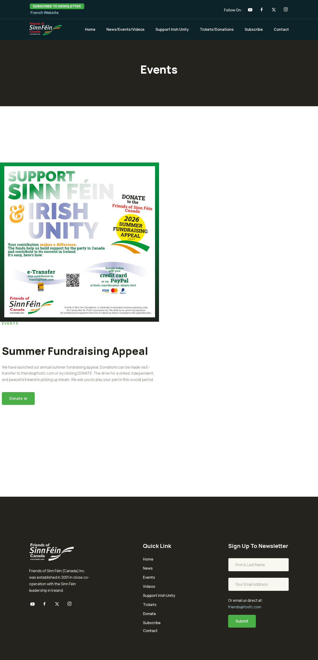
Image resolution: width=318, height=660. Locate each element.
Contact (281, 29)
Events (149, 577)
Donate (16, 398)
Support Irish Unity (172, 29)
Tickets (149, 604)
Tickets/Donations (217, 29)
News (148, 568)
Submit (242, 621)
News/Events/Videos (125, 29)
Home (90, 29)
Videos (149, 586)
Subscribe (254, 29)
